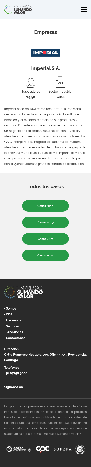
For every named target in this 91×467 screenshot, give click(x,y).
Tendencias (14, 332)
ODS (9, 314)
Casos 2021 (46, 239)
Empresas (13, 320)
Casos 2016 (45, 206)
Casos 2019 (46, 222)
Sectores (12, 326)
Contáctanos (15, 338)
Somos (11, 308)
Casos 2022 (45, 255)
